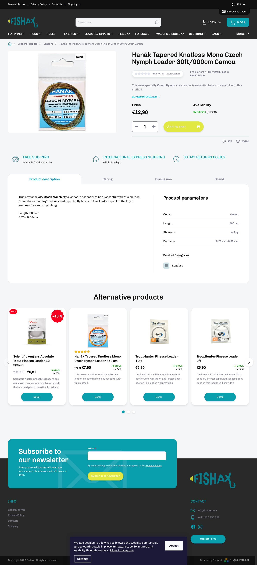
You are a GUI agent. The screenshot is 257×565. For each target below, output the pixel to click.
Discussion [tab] (163, 179)
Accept (174, 545)
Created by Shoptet (211, 560)
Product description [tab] (44, 179)
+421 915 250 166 (209, 517)
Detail (36, 396)
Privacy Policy (38, 4)
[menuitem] (17, 34)
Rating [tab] (107, 179)
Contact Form (208, 538)
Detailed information (144, 97)
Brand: (197, 75)
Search (156, 22)
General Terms (16, 4)
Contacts (57, 4)
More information (122, 550)
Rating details (173, 73)
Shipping (72, 4)
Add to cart (176, 127)
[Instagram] (200, 526)
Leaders (177, 265)
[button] (123, 411)
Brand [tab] (219, 179)
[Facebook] (193, 526)
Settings (82, 558)
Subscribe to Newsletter (105, 475)
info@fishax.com (207, 510)
